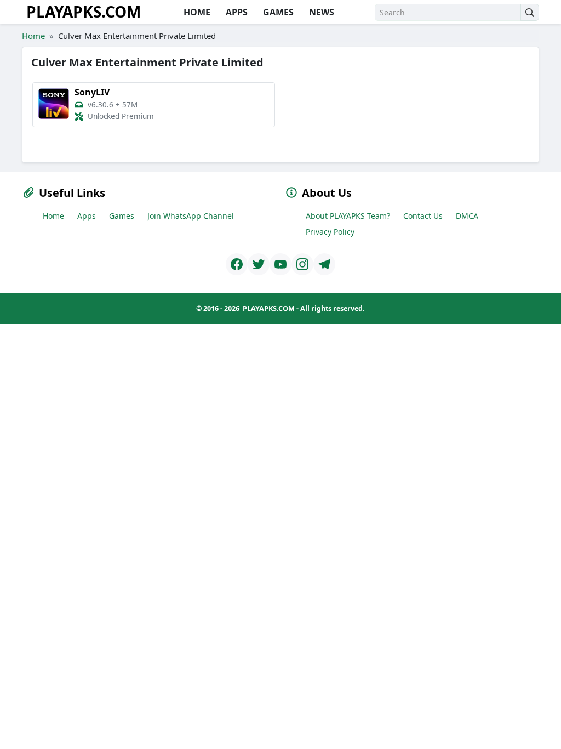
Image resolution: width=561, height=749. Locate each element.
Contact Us (423, 216)
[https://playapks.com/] (237, 264)
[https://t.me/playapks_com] (324, 264)
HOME (195, 12)
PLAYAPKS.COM (83, 11)
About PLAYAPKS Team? (348, 216)
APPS (236, 12)
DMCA (467, 216)
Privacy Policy (330, 231)
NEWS (320, 12)
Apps (86, 216)
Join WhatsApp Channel (190, 216)
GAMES (277, 12)
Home (33, 35)
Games (121, 216)
